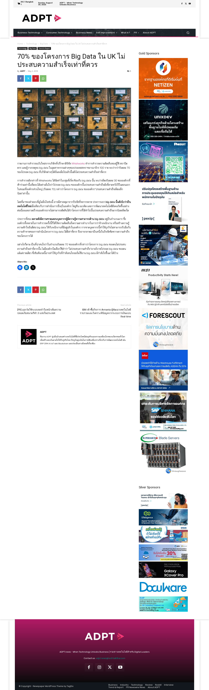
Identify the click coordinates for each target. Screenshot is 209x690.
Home (20, 43)
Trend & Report (44, 48)
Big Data (44, 43)
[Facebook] (182, 4)
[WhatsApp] (43, 78)
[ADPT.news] (42, 18)
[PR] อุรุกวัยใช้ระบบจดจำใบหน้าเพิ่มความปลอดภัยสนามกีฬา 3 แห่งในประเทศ (39, 311)
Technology (31, 43)
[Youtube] (190, 4)
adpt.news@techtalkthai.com (110, 658)
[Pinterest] (35, 78)
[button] (188, 33)
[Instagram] (99, 667)
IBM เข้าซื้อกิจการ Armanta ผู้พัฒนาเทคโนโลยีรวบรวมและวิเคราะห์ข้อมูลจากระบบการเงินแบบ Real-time (105, 313)
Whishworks (78, 163)
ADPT (22, 71)
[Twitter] (186, 4)
